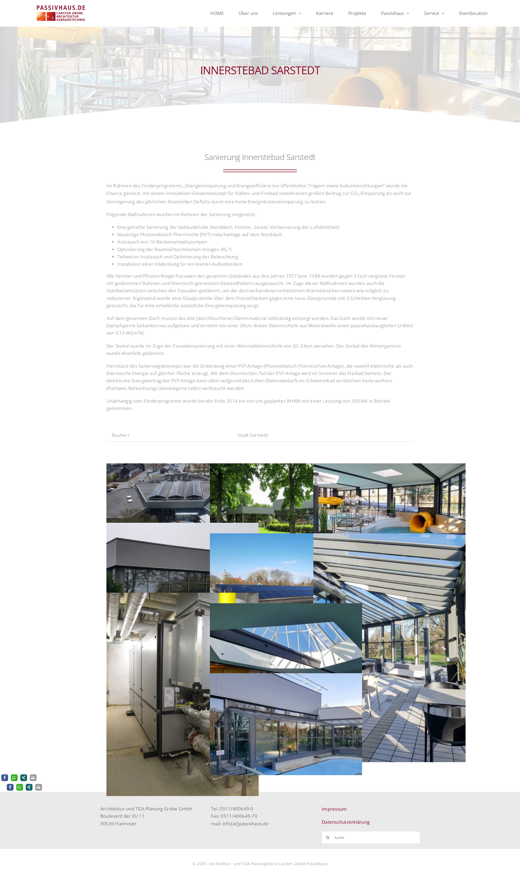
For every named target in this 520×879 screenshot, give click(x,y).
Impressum (334, 809)
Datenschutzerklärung (346, 822)
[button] (4, 777)
